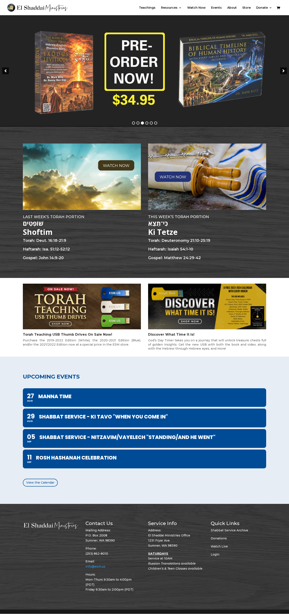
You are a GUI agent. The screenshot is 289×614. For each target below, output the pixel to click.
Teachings (147, 8)
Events (216, 8)
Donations (219, 538)
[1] (133, 123)
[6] (155, 123)
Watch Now (196, 8)
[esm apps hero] (144, 71)
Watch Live (219, 546)
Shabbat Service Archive (229, 530)
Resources (169, 8)
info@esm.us (95, 566)
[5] (151, 123)
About (232, 8)
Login (215, 554)
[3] (142, 123)
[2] (137, 123)
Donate (262, 8)
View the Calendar (40, 482)
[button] (5, 70)
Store (246, 8)
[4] (146, 123)
